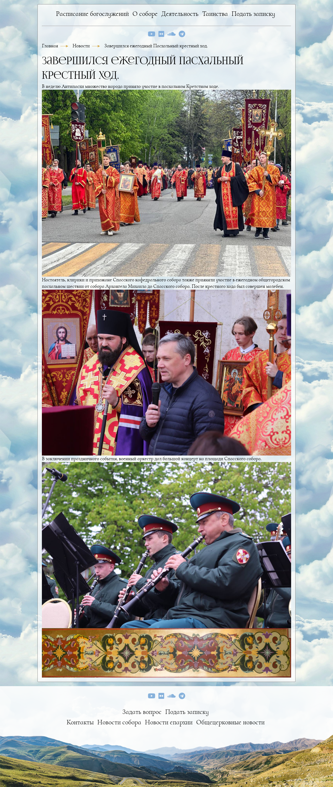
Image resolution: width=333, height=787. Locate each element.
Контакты (80, 722)
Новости (82, 46)
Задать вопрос (142, 712)
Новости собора (119, 722)
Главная (50, 46)
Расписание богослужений (92, 14)
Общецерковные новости (230, 722)
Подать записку (253, 14)
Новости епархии (169, 722)
